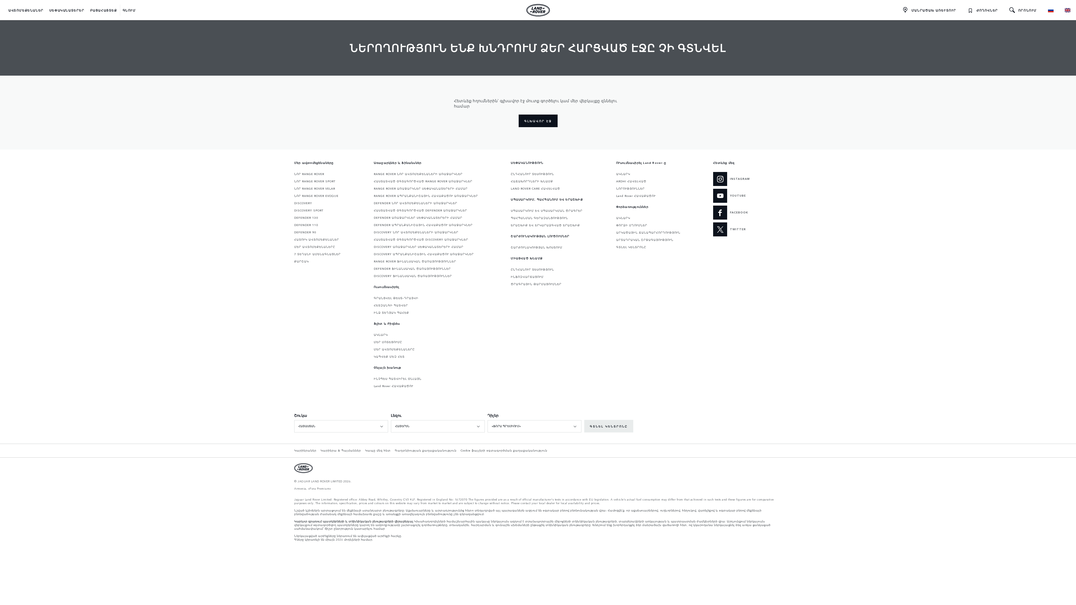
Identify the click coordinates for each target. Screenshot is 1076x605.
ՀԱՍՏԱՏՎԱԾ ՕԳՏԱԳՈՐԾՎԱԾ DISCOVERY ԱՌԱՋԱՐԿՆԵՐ (421, 239)
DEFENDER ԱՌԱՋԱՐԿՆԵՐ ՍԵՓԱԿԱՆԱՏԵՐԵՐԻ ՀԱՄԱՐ (418, 218)
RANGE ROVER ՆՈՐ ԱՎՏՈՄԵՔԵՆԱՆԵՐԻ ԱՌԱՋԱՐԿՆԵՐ (418, 174)
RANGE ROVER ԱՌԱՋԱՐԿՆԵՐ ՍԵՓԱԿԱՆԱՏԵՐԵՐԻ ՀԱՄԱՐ (421, 188)
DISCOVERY (303, 203)
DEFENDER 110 (306, 225)
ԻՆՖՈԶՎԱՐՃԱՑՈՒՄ (527, 277)
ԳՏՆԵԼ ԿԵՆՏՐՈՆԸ (631, 247)
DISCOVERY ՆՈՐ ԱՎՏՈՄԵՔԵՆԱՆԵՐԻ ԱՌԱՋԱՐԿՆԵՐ (416, 232)
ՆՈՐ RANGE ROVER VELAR (314, 188)
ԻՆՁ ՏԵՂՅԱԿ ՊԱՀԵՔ (391, 313)
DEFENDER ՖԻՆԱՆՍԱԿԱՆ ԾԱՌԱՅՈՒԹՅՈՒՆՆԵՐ (412, 269)
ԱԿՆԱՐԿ (381, 335)
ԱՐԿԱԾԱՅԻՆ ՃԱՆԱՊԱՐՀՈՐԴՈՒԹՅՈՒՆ (648, 232)
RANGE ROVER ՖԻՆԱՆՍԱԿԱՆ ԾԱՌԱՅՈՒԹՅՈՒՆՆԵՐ (415, 261)
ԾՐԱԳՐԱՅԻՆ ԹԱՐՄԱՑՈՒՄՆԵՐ (536, 284)
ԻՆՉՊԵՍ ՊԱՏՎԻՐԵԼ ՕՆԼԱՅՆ (397, 379)
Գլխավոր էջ (538, 121)
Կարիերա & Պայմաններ (341, 450)
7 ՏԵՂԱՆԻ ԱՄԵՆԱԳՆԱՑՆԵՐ (317, 254)
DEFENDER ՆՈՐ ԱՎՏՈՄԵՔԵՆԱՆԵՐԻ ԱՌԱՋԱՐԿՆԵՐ (415, 203)
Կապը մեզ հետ (378, 450)
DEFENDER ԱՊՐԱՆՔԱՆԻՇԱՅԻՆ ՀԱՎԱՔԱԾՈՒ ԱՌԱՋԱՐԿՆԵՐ (423, 225)
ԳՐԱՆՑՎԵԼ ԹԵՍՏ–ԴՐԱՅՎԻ (396, 298)
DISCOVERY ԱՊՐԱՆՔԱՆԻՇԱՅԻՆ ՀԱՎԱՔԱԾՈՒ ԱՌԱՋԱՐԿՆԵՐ (424, 254)
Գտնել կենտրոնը (609, 426)
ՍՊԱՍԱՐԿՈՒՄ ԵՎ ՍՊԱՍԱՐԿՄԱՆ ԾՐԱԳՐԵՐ (547, 211)
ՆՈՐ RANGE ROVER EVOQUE (316, 196)
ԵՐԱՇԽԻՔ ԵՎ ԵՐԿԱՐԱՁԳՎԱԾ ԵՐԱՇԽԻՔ (545, 225)
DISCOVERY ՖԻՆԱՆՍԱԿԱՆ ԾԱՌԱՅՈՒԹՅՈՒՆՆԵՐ (413, 276)
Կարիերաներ (305, 450)
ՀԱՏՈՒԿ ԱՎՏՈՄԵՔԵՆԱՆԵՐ (316, 239)
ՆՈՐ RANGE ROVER (309, 174)
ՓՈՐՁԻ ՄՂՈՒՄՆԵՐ (631, 225)
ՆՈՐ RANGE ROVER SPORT (314, 181)
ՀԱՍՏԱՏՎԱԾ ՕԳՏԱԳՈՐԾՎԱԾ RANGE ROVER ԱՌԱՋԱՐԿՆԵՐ (423, 181)
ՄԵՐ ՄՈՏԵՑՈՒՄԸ (388, 342)
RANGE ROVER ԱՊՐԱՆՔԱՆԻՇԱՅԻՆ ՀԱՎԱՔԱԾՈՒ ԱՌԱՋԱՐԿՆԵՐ (426, 196)
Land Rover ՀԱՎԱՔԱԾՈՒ (393, 386)
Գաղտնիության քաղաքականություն (425, 450)
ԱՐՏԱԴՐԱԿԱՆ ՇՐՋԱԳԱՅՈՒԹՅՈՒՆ (644, 240)
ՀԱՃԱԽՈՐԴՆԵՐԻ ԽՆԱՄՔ (532, 181)
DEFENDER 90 (305, 232)
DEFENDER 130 (306, 218)
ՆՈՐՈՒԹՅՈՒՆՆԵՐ (630, 188)
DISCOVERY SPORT (308, 210)
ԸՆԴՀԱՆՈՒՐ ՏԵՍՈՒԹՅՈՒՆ (532, 174)
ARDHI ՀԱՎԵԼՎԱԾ (631, 181)
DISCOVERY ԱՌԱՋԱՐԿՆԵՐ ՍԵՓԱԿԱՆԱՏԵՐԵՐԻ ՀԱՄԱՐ (418, 247)
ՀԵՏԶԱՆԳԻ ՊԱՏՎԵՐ (391, 305)
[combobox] (341, 426)
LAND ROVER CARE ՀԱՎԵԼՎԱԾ (535, 188)
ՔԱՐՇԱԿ (301, 261)
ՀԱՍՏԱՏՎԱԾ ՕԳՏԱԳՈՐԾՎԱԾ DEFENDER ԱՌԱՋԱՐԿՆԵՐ (420, 210)
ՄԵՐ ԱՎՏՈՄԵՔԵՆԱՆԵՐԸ (314, 247)
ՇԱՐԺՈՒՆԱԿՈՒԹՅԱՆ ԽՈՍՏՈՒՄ (536, 247)
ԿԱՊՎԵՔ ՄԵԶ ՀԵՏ (389, 357)
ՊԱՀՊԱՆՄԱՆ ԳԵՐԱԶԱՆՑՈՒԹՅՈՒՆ (539, 218)
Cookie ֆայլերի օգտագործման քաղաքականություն (504, 450)
